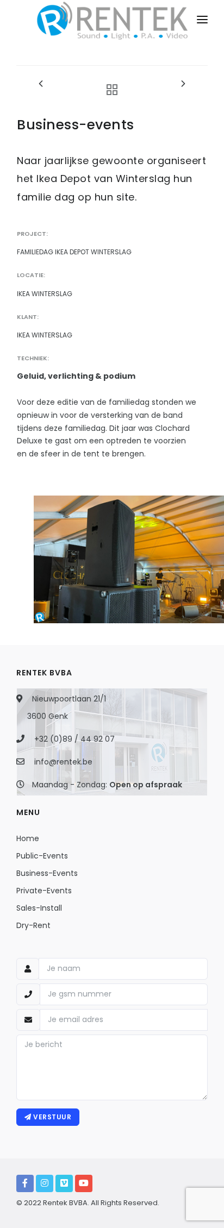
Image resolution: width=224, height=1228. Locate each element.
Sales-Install (39, 908)
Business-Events (47, 873)
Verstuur (52, 1117)
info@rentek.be (63, 761)
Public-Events (42, 855)
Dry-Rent (33, 925)
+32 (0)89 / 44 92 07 (74, 739)
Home (27, 838)
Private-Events (44, 890)
